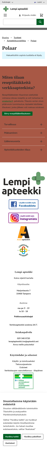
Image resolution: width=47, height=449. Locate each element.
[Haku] (40, 22)
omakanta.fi (7, 101)
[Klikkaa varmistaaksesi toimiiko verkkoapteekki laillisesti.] (23, 381)
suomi (39, 2)
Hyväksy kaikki (12, 437)
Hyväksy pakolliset (32, 437)
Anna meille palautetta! (23, 345)
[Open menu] (5, 15)
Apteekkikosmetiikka (16, 41)
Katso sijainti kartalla (23, 278)
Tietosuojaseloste (23, 364)
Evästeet (23, 367)
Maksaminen (10, 133)
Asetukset (10, 443)
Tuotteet (17, 38)
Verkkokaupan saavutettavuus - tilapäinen (23, 371)
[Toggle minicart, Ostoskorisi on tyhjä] (41, 15)
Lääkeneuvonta (12, 141)
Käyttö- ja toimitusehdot (23, 361)
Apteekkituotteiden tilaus (17, 150)
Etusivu (5, 38)
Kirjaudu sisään (29, 15)
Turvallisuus (10, 124)
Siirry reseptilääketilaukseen (17, 114)
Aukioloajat (6, 2)
